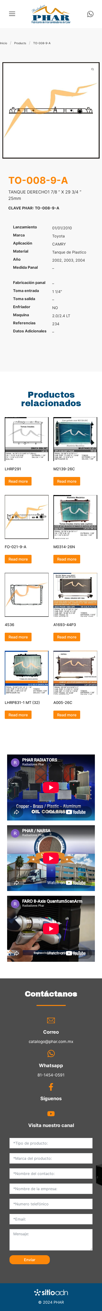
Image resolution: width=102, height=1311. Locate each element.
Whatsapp (51, 1065)
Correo (51, 1032)
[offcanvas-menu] (12, 14)
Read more (18, 481)
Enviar (29, 1259)
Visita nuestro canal (51, 1125)
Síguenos (51, 1098)
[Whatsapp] (90, 14)
